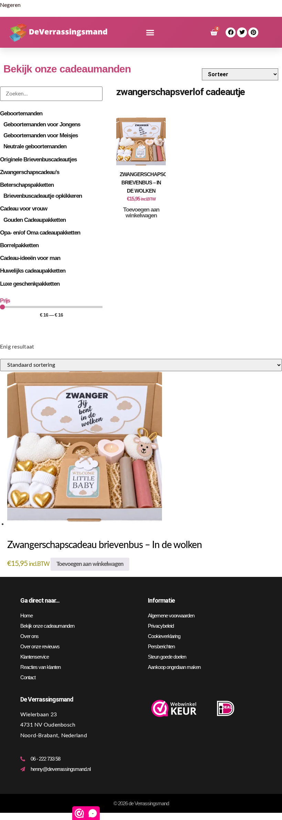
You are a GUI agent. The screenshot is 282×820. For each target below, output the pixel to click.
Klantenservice (34, 657)
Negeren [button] (10, 5)
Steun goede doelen (167, 657)
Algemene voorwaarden (171, 615)
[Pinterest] (253, 32)
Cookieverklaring (164, 636)
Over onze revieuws (39, 646)
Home (26, 615)
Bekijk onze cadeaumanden (47, 626)
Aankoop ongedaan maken (174, 667)
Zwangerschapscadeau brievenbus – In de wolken (152, 182)
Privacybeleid (161, 626)
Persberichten (161, 646)
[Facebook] (231, 32)
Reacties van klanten (40, 667)
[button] (150, 32)
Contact (27, 677)
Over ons (29, 636)
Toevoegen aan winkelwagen (141, 212)
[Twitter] (242, 32)
